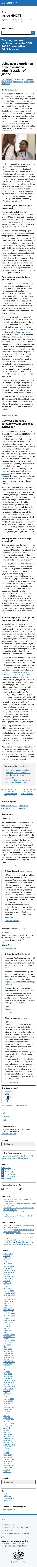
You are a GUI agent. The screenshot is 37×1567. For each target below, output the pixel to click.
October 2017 (8, 1442)
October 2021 (8, 1359)
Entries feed (7, 1496)
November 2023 (9, 1316)
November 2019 (9, 1403)
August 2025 (8, 1278)
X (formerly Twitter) (10, 805)
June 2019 (7, 1413)
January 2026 (8, 1268)
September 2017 (9, 1445)
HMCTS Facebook (10, 1174)
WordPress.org (8, 1500)
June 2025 (7, 1283)
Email (23, 808)
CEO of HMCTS (9, 1178)
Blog (3, 12)
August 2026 (8, 1253)
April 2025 (7, 1287)
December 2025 (9, 1270)
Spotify (3, 1120)
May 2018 (6, 1432)
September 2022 (9, 1341)
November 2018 (9, 1422)
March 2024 (7, 1307)
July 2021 (6, 1366)
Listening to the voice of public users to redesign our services (27, 792)
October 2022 (8, 1339)
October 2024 (8, 1297)
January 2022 (8, 1353)
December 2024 (9, 1293)
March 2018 (7, 1434)
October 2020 (8, 1384)
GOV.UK (24, 1527)
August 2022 (8, 1343)
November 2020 (9, 1382)
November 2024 (9, 1295)
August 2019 (7, 1409)
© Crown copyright (18, 1562)
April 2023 (7, 1330)
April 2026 (7, 1262)
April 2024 (7, 1305)
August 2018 (7, 1426)
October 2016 (8, 1463)
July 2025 (6, 1281)
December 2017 (8, 1438)
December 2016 (8, 1459)
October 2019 (8, 1405)
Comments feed (8, 1498)
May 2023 (7, 1328)
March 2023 (7, 1332)
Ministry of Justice (18, 22)
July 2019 (6, 1411)
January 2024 (8, 1312)
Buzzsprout (5, 1116)
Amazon (4, 1109)
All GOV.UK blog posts (10, 1527)
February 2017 (8, 1457)
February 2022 (8, 1351)
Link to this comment (8, 866)
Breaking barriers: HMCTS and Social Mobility (19, 1216)
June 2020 (7, 1393)
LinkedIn (7, 808)
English (5, 415)
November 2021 (9, 1357)
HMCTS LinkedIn (9, 1170)
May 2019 (6, 1416)
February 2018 (8, 1436)
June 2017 (6, 1451)
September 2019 (9, 1407)
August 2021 (7, 1364)
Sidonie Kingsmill (7, 80)
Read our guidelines (8, 1510)
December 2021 (8, 1355)
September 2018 (9, 1424)
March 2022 (7, 1349)
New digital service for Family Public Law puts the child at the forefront (10, 792)
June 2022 (7, 1345)
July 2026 (6, 1256)
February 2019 (8, 1418)
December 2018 (8, 1420)
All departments (8, 1530)
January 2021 (8, 1378)
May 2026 (7, 1260)
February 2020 (8, 1399)
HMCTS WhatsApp (10, 1176)
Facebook (24, 805)
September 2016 (9, 1465)
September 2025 (9, 1276)
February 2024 (8, 1310)
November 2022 (9, 1337)
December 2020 (9, 1380)
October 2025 (8, 1274)
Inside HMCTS (11, 16)
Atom (23, 1189)
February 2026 (8, 1266)
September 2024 (9, 1299)
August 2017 (7, 1447)
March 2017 (7, 1455)
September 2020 (9, 1386)
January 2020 (8, 1401)
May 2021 (6, 1370)
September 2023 (9, 1320)
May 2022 (7, 1347)
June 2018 (7, 1430)
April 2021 (7, 1372)
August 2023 (8, 1322)
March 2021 (7, 1374)
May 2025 (6, 1285)
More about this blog (8, 1134)
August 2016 (7, 1467)
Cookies (25, 1533)
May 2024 (7, 1303)
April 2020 (7, 1397)
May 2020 (7, 1395)
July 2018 (6, 1428)
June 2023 (7, 1326)
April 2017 (6, 1453)
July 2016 (6, 1469)
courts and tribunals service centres (16, 332)
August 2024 (8, 1301)
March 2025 (7, 1289)
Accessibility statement (11, 1533)
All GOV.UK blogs (8, 1524)
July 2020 (6, 1391)
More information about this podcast (14, 1106)
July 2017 (6, 1449)
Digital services (18, 82)
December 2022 (9, 1335)
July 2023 (6, 1324)
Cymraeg (14, 90)
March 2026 (7, 1264)
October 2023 (8, 1318)
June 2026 (7, 1258)
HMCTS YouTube (9, 1172)
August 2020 (8, 1388)
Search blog (7, 28)
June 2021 (7, 1368)
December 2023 (9, 1314)
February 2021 (8, 1376)
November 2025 (9, 1272)
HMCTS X (7, 1168)
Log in (5, 1494)
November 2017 (8, 1440)
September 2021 (9, 1362)
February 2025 (8, 1291)
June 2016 (7, 1472)
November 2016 (9, 1461)
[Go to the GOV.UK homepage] (9, 3)
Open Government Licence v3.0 (14, 1543)
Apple (3, 1113)
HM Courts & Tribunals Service (22, 20)
